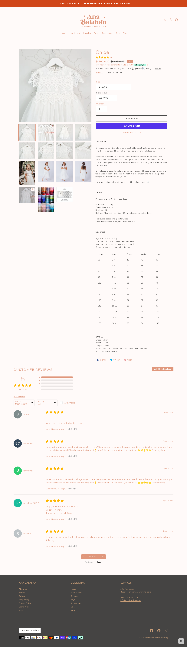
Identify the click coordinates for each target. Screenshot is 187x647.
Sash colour (101, 93)
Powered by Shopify (161, 638)
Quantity (100, 104)
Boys (73, 599)
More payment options (132, 132)
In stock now (76, 592)
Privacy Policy (25, 603)
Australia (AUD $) (29, 630)
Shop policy (24, 599)
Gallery (22, 596)
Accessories (76, 603)
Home (73, 589)
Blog (73, 610)
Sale (73, 607)
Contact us (24, 607)
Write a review (162, 369)
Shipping (99, 72)
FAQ (21, 610)
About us (23, 589)
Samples (74, 596)
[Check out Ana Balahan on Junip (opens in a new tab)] (99, 562)
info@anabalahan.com (130, 600)
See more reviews (93, 556)
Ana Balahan (149, 638)
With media (69, 402)
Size (98, 82)
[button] (103, 57)
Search (22, 592)
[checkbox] (70, 402)
